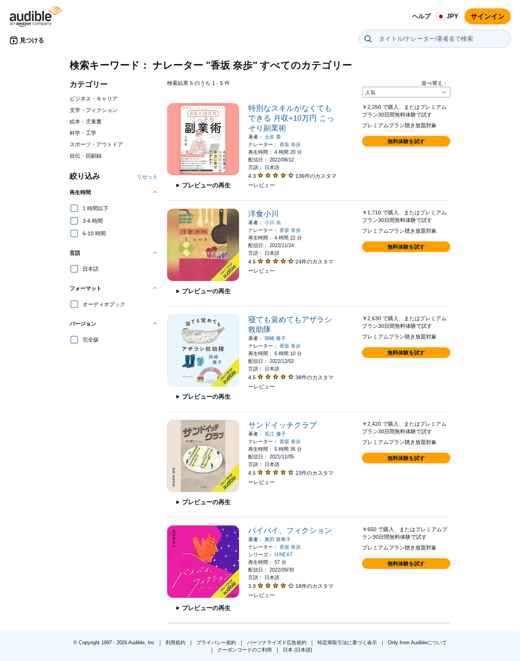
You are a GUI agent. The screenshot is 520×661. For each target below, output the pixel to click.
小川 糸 (273, 222)
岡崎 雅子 (275, 338)
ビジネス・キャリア (94, 99)
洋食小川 (263, 213)
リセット (147, 177)
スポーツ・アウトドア (96, 144)
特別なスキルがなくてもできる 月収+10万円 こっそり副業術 (291, 118)
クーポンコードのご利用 (245, 650)
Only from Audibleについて (417, 642)
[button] (114, 192)
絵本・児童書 (86, 121)
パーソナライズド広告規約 (277, 642)
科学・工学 (83, 133)
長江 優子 (275, 434)
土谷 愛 (273, 137)
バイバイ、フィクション (290, 530)
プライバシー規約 (217, 642)
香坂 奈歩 (290, 144)
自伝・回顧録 (86, 156)
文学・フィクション (94, 110)
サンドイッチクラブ (282, 425)
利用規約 (176, 642)
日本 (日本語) (297, 650)
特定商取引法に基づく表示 (347, 642)
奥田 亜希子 (278, 539)
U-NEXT (283, 554)
